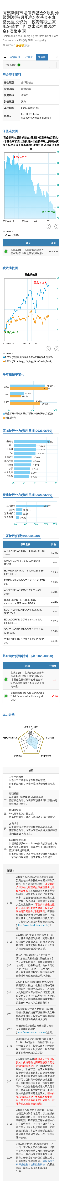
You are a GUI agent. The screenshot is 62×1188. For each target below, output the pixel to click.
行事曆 (29, 57)
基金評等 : (9, 45)
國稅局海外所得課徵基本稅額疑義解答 (35, 1162)
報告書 (41, 57)
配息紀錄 (15, 57)
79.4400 (11, 65)
